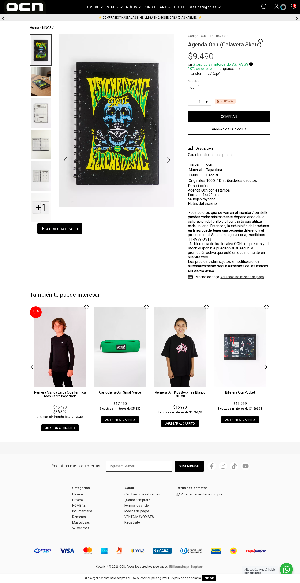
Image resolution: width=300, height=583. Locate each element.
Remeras (79, 516)
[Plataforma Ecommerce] (179, 566)
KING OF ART (156, 7)
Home (34, 28)
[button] (297, 18)
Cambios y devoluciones (142, 494)
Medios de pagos (137, 511)
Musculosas (81, 522)
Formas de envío (136, 505)
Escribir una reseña (60, 228)
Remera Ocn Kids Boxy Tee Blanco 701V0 (180, 394)
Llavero (77, 494)
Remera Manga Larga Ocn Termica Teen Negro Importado (60, 394)
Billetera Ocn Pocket (240, 392)
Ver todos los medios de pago (242, 277)
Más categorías (203, 7)
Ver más (83, 528)
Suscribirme (189, 466)
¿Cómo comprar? (137, 500)
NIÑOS (132, 7)
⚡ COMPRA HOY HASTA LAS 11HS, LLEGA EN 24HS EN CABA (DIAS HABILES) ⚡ (150, 17)
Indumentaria (82, 511)
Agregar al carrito (229, 129)
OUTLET (180, 7)
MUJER (113, 7)
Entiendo (208, 578)
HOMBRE (92, 7)
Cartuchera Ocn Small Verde (120, 392)
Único (193, 88)
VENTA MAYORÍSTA (139, 516)
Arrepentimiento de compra (201, 494)
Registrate (132, 522)
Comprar (229, 117)
